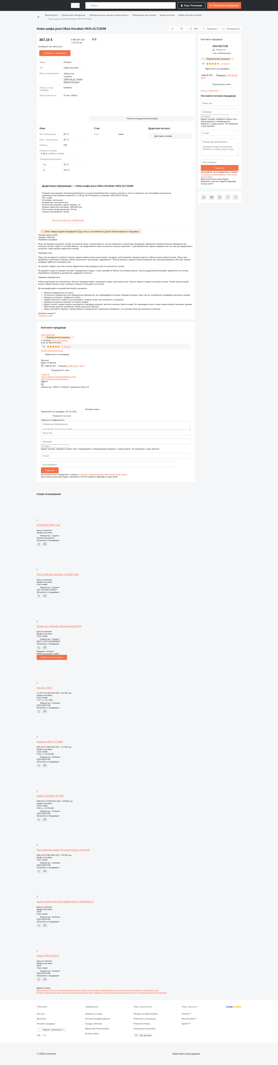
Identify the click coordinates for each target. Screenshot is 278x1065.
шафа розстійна (71, 67)
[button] (173, 28)
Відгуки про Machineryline (97, 1028)
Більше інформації (209, 90)
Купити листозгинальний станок (65, 990)
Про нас (41, 1014)
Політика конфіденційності (97, 1019)
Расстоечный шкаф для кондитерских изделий (63, 850)
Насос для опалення (91, 990)
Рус (44, 1035)
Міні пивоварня (96, 992)
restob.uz (45, 374)
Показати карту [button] (92, 409)
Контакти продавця (46, 1023)
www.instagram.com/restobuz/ (54, 379)
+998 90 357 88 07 (76, 366)
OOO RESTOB (48, 335)
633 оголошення (60, 340)
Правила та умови (93, 1014)
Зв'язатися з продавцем (55, 53)
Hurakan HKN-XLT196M (50, 741)
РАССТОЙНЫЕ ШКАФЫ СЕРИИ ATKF (58, 574)
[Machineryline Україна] (52, 5)
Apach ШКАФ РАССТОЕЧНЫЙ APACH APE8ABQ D (65, 901)
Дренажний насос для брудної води (118, 990)
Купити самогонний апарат (76, 992)
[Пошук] (88, 5)
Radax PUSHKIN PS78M (50, 796)
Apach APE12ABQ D (48, 955)
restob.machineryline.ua (52, 350)
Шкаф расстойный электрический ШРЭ (59, 626)
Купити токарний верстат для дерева (149, 992)
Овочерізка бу (43, 990)
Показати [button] (63, 366)
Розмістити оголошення (52, 657)
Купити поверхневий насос (50, 992)
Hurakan (67, 62)
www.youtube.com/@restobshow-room (58, 377)
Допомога (41, 1019)
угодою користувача (117, 474)
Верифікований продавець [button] (58, 337)
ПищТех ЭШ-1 (45, 687)
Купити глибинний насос (147, 990)
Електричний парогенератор (118, 992)
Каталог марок (92, 1033)
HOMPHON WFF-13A (48, 525)
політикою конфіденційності (91, 474)
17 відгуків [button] (66, 346)
